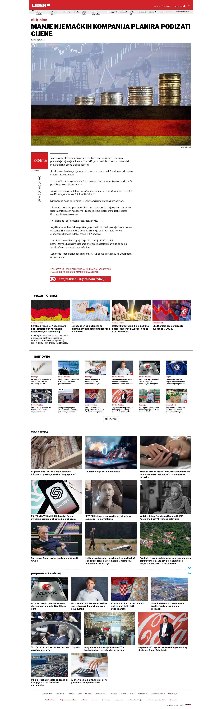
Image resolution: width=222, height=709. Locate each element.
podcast (123, 12)
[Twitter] (39, 182)
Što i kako (88, 694)
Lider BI (132, 13)
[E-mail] (39, 191)
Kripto (80, 694)
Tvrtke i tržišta (59, 694)
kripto (76, 12)
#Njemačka (92, 269)
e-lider (84, 700)
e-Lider (157, 6)
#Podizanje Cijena (75, 269)
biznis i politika (39, 13)
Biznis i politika (47, 694)
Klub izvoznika (142, 694)
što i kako (84, 13)
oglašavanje (119, 700)
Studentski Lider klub (158, 694)
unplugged (112, 12)
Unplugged (113, 694)
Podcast (123, 694)
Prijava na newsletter (68, 700)
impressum (106, 700)
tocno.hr (173, 700)
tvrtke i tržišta (53, 13)
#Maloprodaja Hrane (87, 272)
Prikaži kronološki (182, 11)
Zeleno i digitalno (100, 694)
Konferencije (172, 694)
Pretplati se (50, 700)
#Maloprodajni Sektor (62, 272)
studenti (152, 12)
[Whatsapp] (39, 196)
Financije (71, 694)
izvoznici (142, 12)
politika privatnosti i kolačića (156, 700)
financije (67, 12)
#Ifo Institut (57, 269)
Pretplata (166, 6)
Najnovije (42, 356)
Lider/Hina (35, 171)
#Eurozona (105, 269)
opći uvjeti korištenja (134, 700)
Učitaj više (111, 419)
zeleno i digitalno (96, 13)
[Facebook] (39, 178)
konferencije (165, 12)
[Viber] (39, 200)
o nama (94, 700)
